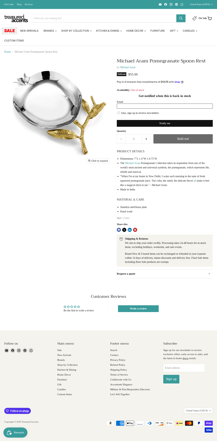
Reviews (29, 4)
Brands (49, 30)
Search (113, 350)
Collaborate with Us (120, 379)
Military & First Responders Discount (130, 389)
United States (200, 4)
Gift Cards (9, 4)
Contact (114, 355)
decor (186, 358)
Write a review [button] (138, 308)
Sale (9, 30)
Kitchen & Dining (108, 30)
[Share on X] (124, 230)
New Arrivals (29, 30)
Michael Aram (127, 67)
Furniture (157, 30)
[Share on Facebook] (119, 230)
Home (7, 51)
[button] (165, 151)
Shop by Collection (75, 30)
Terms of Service (119, 374)
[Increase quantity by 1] (146, 139)
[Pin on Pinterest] (135, 230)
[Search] (180, 18)
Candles (189, 30)
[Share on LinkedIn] (130, 230)
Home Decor (135, 30)
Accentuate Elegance (121, 384)
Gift (173, 30)
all (195, 180)
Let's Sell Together (120, 394)
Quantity (121, 131)
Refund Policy (117, 364)
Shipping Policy (118, 369)
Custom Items (14, 40)
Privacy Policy (117, 360)
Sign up (171, 379)
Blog (19, 4)
